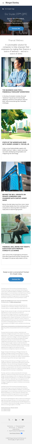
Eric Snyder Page (9, 9)
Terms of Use (12, 427)
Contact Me (16, 28)
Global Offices (16, 429)
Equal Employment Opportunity (16, 430)
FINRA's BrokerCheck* (15, 302)
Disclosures (10, 426)
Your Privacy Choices (15, 433)
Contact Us (20, 427)
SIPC (13, 439)
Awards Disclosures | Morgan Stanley (9, 407)
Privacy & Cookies (20, 426)
